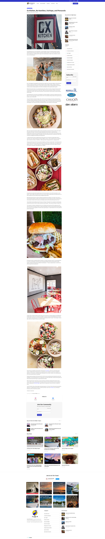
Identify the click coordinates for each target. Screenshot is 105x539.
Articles (38, 3)
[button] (48, 3)
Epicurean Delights (29, 8)
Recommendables (42, 3)
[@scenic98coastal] (47, 479)
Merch (57, 3)
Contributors (53, 3)
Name (67, 77)
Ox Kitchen (52, 387)
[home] (30, 3)
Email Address (39, 411)
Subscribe (76, 3)
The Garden (47, 370)
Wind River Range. (36, 383)
